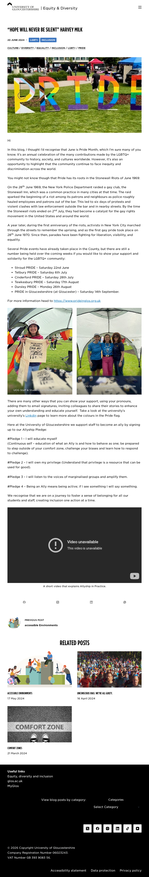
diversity (27, 48)
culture (13, 48)
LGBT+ (34, 40)
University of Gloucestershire (54, 847)
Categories (116, 799)
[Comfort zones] (39, 724)
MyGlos (13, 786)
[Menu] (140, 7)
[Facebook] (24, 602)
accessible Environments (19, 693)
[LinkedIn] (91, 602)
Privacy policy (131, 870)
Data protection (103, 870)
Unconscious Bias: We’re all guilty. (94, 693)
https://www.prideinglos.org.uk (77, 301)
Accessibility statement (68, 870)
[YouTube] (137, 828)
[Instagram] (107, 828)
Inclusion (48, 40)
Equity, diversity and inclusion (30, 776)
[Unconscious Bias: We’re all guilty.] (109, 669)
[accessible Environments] (39, 669)
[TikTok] (127, 828)
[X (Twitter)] (57, 602)
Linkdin (31, 415)
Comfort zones (14, 748)
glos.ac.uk (15, 781)
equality (43, 48)
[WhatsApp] (125, 602)
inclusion (58, 48)
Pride (81, 48)
